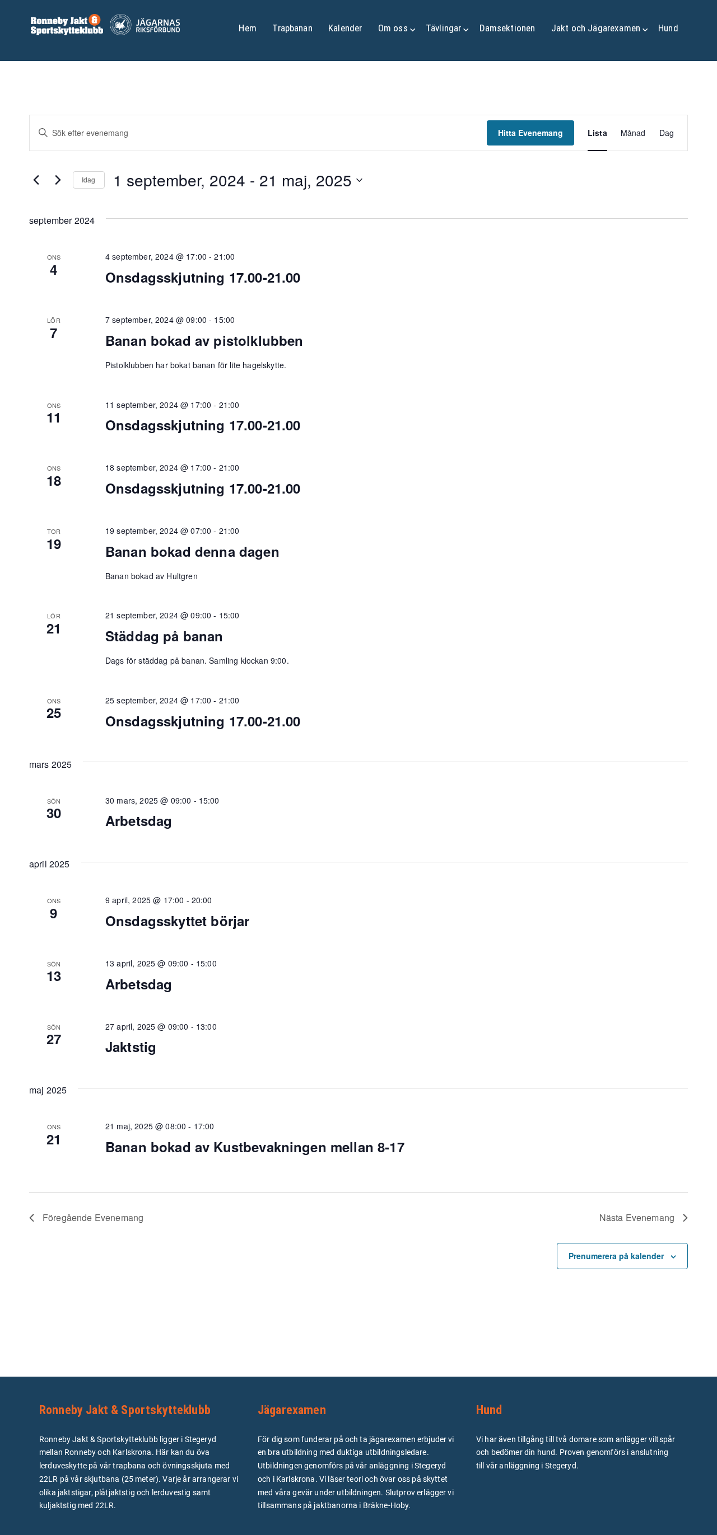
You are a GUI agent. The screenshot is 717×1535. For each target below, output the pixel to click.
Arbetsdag (138, 820)
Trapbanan (292, 28)
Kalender (345, 28)
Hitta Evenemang (530, 132)
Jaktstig (130, 1046)
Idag (89, 179)
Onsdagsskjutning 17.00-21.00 (202, 277)
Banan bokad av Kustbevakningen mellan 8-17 (254, 1146)
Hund (668, 28)
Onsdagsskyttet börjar (177, 920)
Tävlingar (443, 28)
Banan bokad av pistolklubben (204, 340)
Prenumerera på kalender (616, 1255)
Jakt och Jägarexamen (595, 28)
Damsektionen (507, 28)
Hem (247, 28)
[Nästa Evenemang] (57, 180)
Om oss (393, 28)
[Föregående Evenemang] (36, 180)
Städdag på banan (164, 635)
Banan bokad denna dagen (192, 551)
